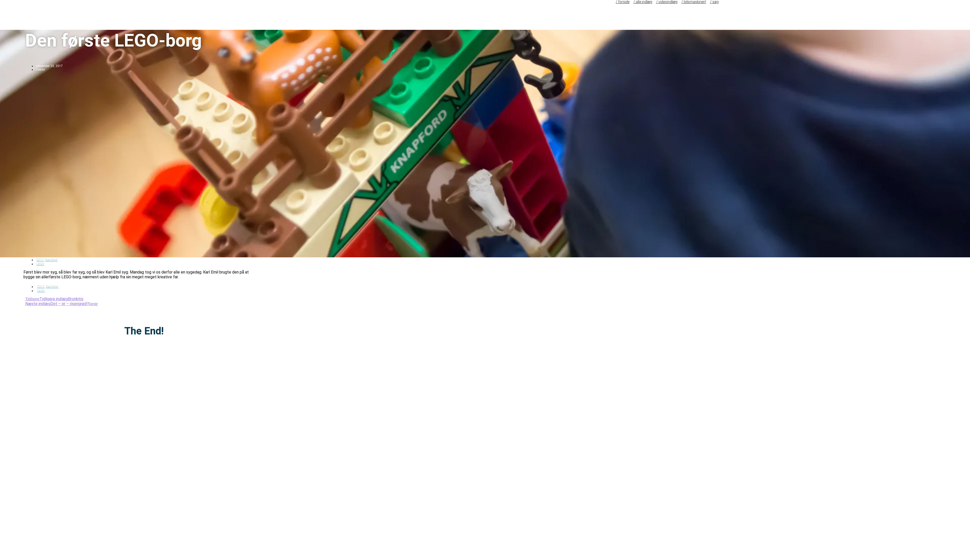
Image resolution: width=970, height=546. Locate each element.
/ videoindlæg (666, 2)
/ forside (622, 2)
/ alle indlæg (643, 2)
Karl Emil (51, 260)
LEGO (40, 264)
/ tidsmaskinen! (694, 2)
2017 (40, 260)
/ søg (714, 2)
